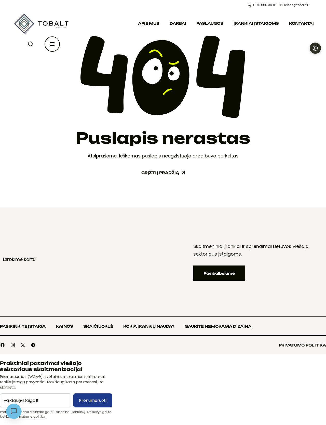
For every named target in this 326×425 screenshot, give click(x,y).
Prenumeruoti (92, 400)
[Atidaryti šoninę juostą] (52, 44)
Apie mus (148, 23)
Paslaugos (209, 23)
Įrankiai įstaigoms (256, 23)
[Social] (2, 345)
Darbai (178, 23)
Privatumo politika (30, 416)
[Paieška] (32, 44)
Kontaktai (301, 23)
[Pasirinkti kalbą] (315, 48)
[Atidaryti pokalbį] (13, 411)
